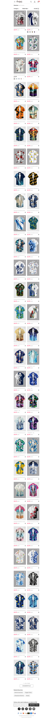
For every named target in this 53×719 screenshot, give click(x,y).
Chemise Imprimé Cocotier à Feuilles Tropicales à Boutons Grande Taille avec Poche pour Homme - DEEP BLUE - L (33, 28)
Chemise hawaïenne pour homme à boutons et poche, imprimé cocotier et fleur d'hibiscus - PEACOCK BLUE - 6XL (20, 455)
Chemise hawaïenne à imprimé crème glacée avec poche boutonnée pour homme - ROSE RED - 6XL (20, 521)
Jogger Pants (28, 692)
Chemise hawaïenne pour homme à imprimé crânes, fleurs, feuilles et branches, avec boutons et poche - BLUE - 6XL (33, 210)
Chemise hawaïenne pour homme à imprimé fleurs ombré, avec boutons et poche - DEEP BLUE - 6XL (33, 477)
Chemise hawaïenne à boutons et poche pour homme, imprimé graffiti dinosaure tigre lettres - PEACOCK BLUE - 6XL (33, 232)
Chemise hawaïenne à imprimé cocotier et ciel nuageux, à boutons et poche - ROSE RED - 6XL (33, 74)
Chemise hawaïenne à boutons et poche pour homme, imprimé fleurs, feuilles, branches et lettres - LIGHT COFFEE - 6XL (20, 210)
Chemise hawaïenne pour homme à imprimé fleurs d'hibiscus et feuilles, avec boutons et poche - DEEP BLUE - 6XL (33, 543)
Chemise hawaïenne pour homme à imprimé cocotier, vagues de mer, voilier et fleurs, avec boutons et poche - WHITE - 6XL (33, 277)
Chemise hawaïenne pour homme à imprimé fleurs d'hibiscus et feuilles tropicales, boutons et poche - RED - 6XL (20, 166)
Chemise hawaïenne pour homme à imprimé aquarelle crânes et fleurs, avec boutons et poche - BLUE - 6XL (33, 566)
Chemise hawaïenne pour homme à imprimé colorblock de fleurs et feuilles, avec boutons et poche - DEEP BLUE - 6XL (20, 388)
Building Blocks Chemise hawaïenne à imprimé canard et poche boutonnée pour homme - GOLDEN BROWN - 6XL (33, 188)
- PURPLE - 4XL (17, 410)
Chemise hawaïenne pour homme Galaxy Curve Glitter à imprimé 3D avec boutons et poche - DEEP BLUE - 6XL (20, 188)
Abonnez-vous (34, 705)
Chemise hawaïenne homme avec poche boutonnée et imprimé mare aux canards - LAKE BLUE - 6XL (20, 477)
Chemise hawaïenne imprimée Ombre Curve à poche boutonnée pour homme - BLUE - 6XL (20, 232)
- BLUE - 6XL (29, 299)
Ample (27, 695)
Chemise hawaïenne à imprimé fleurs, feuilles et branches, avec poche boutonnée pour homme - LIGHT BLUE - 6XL (20, 655)
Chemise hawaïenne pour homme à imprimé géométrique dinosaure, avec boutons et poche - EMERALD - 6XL (33, 410)
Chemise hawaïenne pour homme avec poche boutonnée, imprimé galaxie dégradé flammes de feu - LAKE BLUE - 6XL (33, 343)
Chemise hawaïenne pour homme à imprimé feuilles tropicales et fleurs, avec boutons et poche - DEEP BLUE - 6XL (20, 99)
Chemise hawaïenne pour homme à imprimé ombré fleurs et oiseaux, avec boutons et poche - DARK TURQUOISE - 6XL (20, 499)
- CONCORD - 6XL (30, 432)
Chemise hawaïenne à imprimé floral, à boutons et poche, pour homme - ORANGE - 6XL (20, 121)
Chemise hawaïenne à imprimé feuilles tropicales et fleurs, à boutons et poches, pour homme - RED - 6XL (33, 521)
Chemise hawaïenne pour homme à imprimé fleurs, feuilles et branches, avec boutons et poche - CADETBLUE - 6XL (20, 366)
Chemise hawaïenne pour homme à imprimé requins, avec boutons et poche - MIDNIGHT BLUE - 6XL (20, 143)
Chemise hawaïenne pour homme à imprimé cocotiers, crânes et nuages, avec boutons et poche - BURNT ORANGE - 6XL (33, 143)
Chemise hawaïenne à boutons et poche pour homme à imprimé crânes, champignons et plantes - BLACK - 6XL (33, 655)
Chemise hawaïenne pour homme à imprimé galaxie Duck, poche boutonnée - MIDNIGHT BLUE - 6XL (20, 610)
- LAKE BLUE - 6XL (31, 366)
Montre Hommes (19, 692)
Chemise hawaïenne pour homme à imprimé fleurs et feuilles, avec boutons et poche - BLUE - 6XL (33, 255)
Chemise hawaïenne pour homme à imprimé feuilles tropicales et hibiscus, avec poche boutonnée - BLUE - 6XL (33, 610)
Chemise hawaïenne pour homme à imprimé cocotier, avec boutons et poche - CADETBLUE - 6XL (20, 632)
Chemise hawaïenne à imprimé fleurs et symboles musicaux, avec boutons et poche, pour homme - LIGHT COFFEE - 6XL (20, 343)
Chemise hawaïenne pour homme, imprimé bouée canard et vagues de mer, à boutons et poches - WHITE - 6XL (33, 166)
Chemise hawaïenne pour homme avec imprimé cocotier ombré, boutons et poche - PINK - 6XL (20, 543)
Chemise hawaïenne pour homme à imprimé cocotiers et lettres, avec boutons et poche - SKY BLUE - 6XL (33, 677)
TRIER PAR (25, 8)
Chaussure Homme (19, 695)
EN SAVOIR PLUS (27, 686)
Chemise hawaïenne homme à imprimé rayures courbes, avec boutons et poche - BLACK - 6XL (33, 588)
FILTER (35, 8)
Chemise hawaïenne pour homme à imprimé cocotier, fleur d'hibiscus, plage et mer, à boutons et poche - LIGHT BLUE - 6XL (33, 121)
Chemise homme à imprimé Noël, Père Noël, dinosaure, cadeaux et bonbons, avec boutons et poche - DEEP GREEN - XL (20, 299)
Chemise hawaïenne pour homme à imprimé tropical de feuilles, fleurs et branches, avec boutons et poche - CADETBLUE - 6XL (33, 632)
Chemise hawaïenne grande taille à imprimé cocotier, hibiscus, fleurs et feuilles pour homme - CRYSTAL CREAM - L (20, 74)
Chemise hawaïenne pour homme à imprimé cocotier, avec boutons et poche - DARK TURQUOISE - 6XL (20, 255)
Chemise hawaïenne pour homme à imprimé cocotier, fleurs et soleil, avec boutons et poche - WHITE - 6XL (20, 566)
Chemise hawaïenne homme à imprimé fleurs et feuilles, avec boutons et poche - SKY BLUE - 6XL (20, 588)
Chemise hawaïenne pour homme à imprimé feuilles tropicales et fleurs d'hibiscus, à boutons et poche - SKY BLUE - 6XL (33, 455)
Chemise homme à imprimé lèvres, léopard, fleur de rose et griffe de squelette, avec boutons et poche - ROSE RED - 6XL (33, 499)
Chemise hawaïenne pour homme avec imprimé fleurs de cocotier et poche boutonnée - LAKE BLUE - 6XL (20, 321)
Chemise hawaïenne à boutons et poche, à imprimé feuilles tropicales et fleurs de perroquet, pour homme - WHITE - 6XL (33, 321)
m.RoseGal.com (20, 2)
